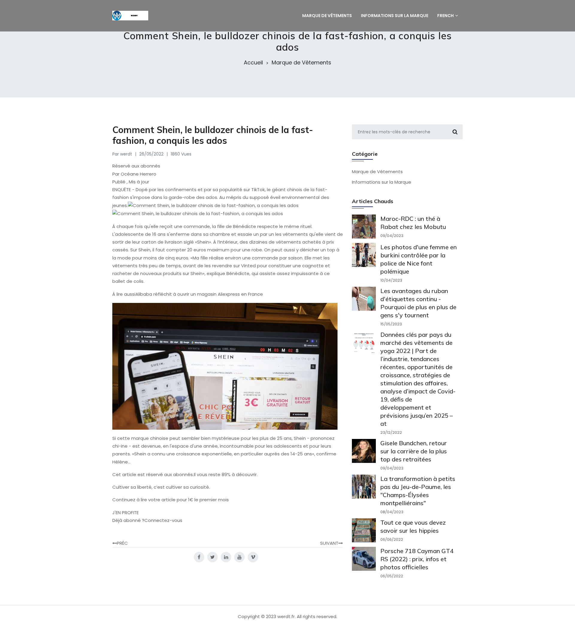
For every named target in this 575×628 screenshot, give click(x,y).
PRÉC (122, 543)
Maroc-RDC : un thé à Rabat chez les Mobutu (413, 222)
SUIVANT (329, 543)
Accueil (253, 62)
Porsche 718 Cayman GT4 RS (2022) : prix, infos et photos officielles (417, 559)
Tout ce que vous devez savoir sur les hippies (413, 526)
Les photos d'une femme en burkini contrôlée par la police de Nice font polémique (418, 259)
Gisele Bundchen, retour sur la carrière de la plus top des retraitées (413, 451)
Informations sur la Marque (381, 182)
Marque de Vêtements (301, 62)
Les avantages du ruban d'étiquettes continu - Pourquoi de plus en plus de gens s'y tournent (418, 303)
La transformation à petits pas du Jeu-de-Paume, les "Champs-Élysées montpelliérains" (417, 491)
